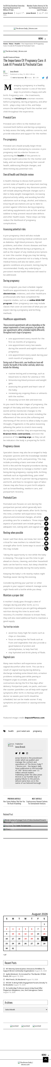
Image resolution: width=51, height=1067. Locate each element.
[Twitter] (46, 524)
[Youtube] (46, 538)
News (11, 44)
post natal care (23, 731)
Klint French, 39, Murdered (16, 979)
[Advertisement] (25, 875)
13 (32, 934)
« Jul (4, 955)
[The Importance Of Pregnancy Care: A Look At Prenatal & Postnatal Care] (15, 51)
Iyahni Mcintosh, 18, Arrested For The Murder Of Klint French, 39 (24, 975)
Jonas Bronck (8, 13)
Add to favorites (18, 78)
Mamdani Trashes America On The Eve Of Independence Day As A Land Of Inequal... (37, 7)
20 (32, 939)
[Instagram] (46, 528)
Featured (11, 57)
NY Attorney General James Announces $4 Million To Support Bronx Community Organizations (24, 970)
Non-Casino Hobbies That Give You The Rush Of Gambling (14, 802)
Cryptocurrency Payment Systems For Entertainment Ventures (36, 802)
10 (13, 934)
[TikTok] (46, 533)
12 (25, 934)
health (11, 731)
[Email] (46, 543)
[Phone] (46, 548)
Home (5, 44)
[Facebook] (46, 519)
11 (19, 934)
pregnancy (37, 731)
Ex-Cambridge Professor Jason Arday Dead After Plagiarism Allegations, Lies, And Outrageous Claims (23, 989)
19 (25, 939)
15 (44, 934)
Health (17, 44)
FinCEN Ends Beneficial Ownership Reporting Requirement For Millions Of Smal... (13, 7)
